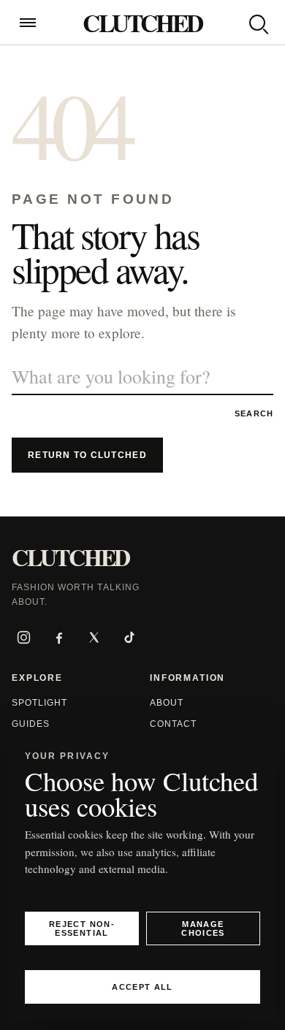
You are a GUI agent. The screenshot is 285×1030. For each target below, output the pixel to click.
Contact (173, 724)
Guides (31, 724)
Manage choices (202, 928)
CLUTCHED (142, 22)
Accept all (142, 987)
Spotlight (39, 703)
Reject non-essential (82, 928)
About (166, 703)
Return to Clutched (87, 455)
